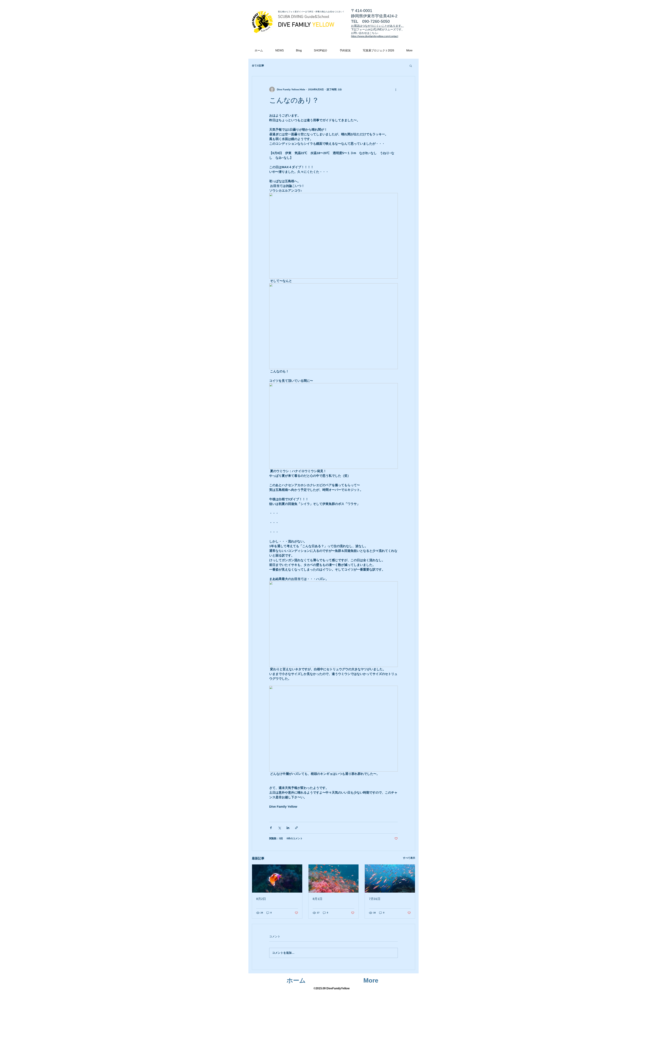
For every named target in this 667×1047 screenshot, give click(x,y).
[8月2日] (277, 878)
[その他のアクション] (396, 89)
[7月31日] (390, 878)
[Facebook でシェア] (271, 827)
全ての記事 (258, 65)
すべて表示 (409, 857)
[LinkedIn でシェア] (288, 827)
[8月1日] (333, 878)
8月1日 (317, 899)
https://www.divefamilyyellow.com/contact (374, 36)
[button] (409, 50)
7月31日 (374, 899)
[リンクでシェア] (296, 827)
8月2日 (261, 899)
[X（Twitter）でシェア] (279, 827)
